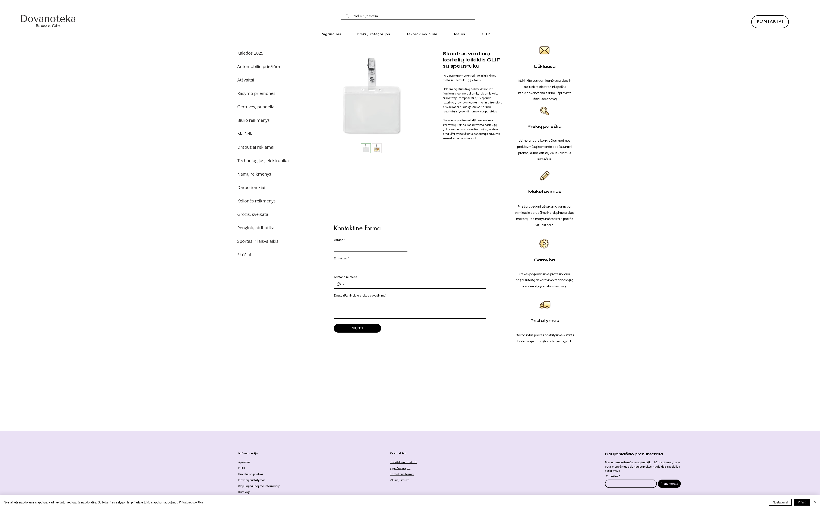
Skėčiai (244, 254)
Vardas (339, 239)
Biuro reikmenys (253, 120)
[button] (373, 34)
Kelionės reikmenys (256, 201)
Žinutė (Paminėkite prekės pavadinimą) (360, 295)
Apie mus (244, 462)
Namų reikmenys (254, 174)
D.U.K (241, 468)
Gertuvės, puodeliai (256, 107)
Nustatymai (780, 502)
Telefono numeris (345, 277)
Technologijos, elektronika (263, 160)
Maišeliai (246, 134)
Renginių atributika (255, 228)
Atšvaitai (245, 80)
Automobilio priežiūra (258, 66)
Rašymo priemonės (256, 93)
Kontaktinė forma (402, 474)
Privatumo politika (250, 474)
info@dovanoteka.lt (532, 93)
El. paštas (341, 258)
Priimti (802, 502)
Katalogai (244, 492)
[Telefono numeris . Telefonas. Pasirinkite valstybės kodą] (340, 284)
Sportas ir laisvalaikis (257, 241)
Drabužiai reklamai (255, 147)
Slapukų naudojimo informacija (259, 486)
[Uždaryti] (814, 502)
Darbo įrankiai (251, 187)
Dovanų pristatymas (251, 480)
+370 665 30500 (400, 468)
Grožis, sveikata (252, 214)
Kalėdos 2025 (250, 53)
